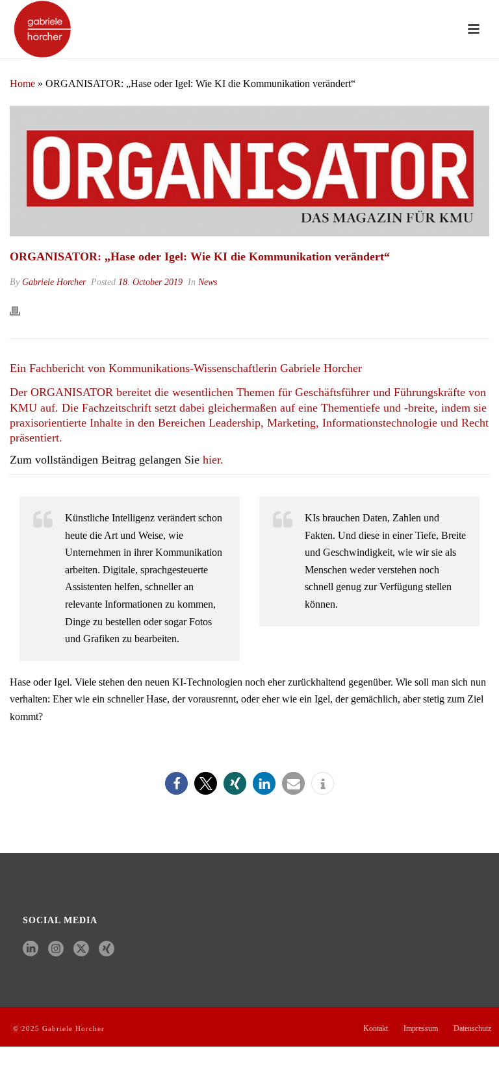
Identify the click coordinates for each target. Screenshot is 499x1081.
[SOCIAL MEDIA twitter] (81, 949)
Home (22, 83)
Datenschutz (472, 1028)
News (207, 282)
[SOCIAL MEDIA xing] (106, 949)
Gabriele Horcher (54, 282)
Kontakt (375, 1028)
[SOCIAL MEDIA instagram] (56, 949)
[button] (176, 783)
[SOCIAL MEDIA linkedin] (30, 949)
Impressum (420, 1028)
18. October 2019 (150, 282)
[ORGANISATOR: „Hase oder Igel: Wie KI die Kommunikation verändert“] (249, 171)
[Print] (21, 310)
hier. (213, 459)
